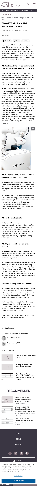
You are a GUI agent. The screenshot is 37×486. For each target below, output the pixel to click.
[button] (8, 328)
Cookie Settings (18, 476)
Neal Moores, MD (13, 343)
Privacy (19, 433)
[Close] (34, 465)
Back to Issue (6, 15)
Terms (18, 439)
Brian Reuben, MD (13, 337)
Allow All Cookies (18, 480)
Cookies (18, 444)
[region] (18, 473)
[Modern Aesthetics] (11, 4)
